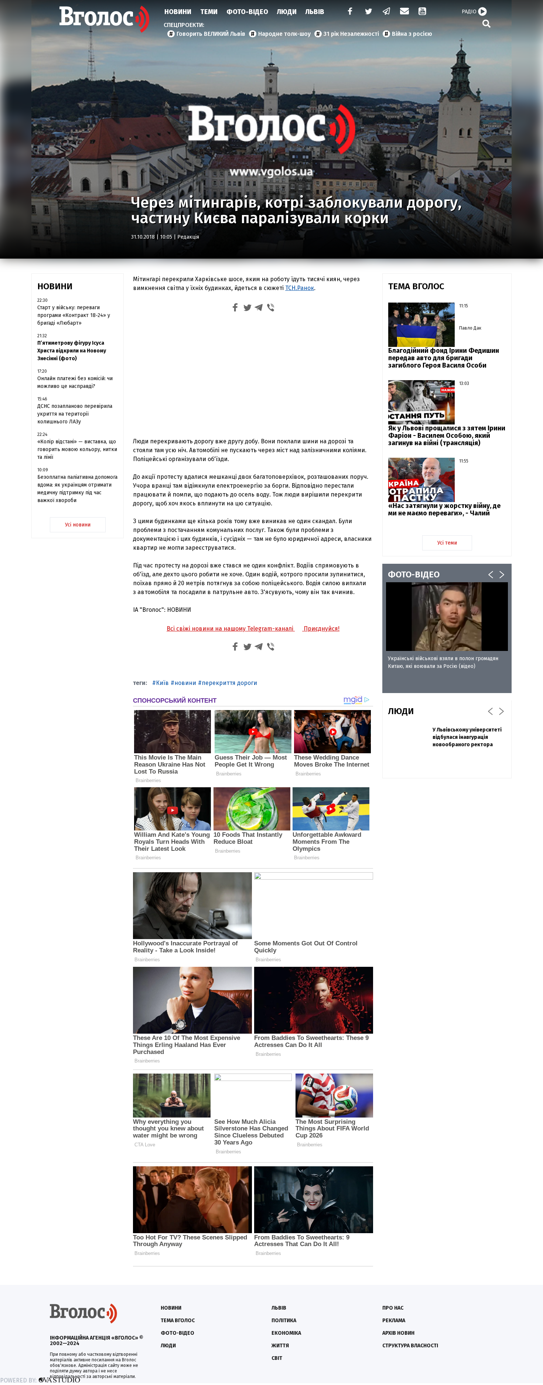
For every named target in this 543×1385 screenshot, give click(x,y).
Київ (162, 682)
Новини (177, 12)
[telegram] (386, 12)
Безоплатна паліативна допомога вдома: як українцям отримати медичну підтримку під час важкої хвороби (77, 489)
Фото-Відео (247, 12)
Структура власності (410, 1346)
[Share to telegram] (259, 308)
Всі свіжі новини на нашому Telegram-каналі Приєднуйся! (253, 628)
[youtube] (423, 12)
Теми (209, 12)
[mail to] (404, 12)
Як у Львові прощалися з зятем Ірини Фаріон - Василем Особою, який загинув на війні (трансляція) (446, 435)
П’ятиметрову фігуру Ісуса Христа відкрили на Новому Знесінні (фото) (71, 351)
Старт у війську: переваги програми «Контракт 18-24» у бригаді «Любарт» (73, 315)
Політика (284, 1320)
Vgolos (104, 19)
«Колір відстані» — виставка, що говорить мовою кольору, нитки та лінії (77, 449)
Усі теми (447, 543)
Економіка (286, 1333)
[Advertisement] (253, 376)
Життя (280, 1346)
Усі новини (77, 525)
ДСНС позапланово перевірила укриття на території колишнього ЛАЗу (74, 414)
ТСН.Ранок (299, 287)
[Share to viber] (271, 308)
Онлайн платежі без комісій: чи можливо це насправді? (75, 382)
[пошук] (486, 23)
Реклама (393, 1320)
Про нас (392, 1308)
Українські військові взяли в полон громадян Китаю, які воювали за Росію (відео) (443, 662)
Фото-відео (177, 1333)
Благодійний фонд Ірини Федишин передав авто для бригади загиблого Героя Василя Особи (443, 358)
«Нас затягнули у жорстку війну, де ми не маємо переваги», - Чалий (444, 509)
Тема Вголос (178, 1320)
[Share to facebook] (235, 308)
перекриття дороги (229, 682)
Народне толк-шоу (284, 33)
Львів (314, 12)
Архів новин (398, 1333)
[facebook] (348, 12)
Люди (287, 12)
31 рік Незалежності (351, 33)
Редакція (188, 237)
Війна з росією (412, 33)
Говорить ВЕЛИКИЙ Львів (211, 33)
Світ (277, 1358)
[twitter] (368, 12)
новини (185, 682)
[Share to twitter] (247, 308)
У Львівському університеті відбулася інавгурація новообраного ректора (467, 737)
